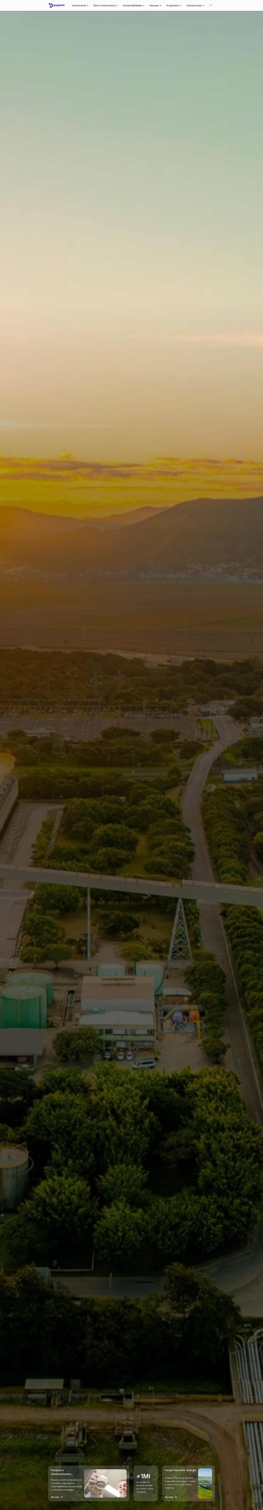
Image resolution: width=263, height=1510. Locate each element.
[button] (80, 5)
